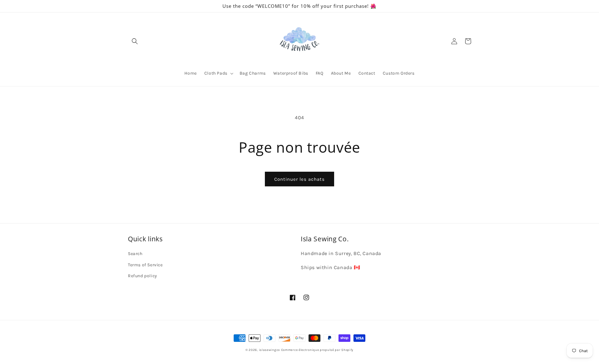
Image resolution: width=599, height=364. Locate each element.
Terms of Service (145, 265)
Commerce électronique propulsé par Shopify (317, 350)
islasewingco (269, 350)
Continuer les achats (299, 179)
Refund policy (142, 275)
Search (135, 253)
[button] (135, 41)
